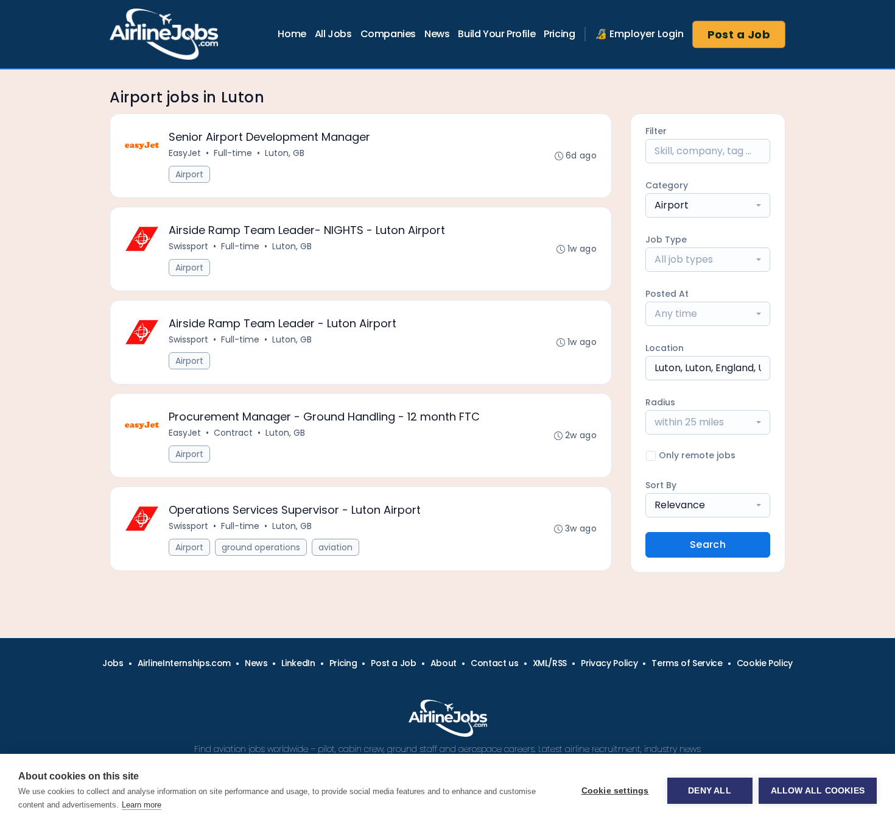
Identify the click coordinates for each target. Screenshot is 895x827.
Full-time (233, 153)
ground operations (261, 547)
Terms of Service (686, 663)
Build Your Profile (496, 34)
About (443, 663)
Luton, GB (284, 153)
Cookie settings (615, 790)
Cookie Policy (765, 663)
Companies (388, 34)
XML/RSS (550, 663)
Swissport (188, 246)
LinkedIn (298, 663)
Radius (660, 402)
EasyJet (185, 153)
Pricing (559, 34)
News (436, 34)
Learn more (141, 804)
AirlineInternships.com (184, 663)
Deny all (709, 790)
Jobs (113, 663)
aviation (335, 547)
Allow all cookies (818, 790)
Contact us (495, 663)
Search (708, 545)
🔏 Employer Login (639, 34)
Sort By (660, 485)
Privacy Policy (609, 663)
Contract (233, 433)
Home (292, 34)
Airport (189, 174)
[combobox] (707, 205)
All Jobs (333, 34)
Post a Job (739, 34)
